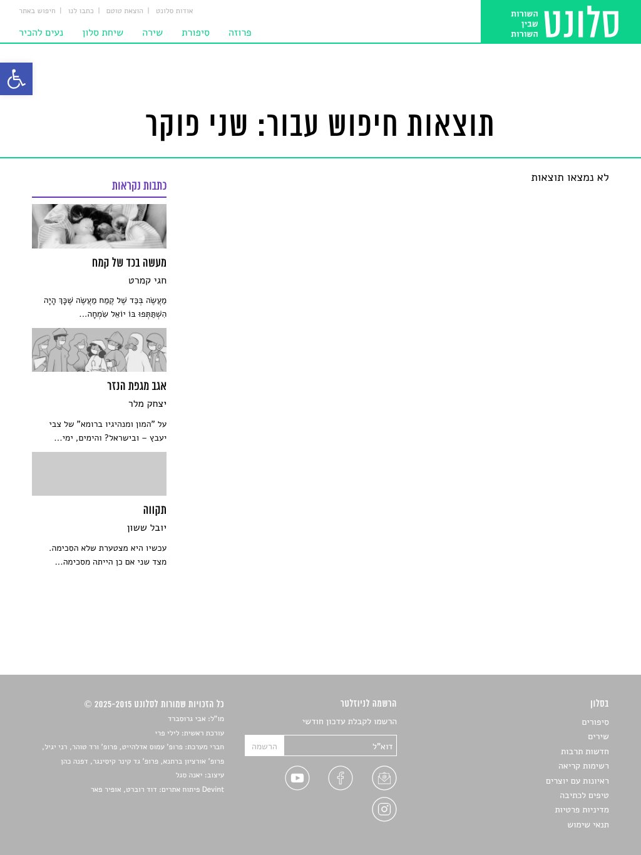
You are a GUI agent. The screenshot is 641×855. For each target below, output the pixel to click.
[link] (16, 79)
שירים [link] (598, 736)
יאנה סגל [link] (189, 776)
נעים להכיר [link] (41, 32)
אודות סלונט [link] (174, 11)
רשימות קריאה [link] (583, 766)
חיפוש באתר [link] (37, 11)
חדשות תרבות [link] (585, 751)
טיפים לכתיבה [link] (584, 795)
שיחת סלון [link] (102, 32)
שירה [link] (152, 32)
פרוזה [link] (240, 32)
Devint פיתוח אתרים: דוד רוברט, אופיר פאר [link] (157, 790)
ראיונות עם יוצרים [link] (577, 781)
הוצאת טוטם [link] (124, 11)
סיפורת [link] (196, 32)
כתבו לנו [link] (81, 11)
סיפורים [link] (595, 722)
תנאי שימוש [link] (588, 825)
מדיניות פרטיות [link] (581, 810)
